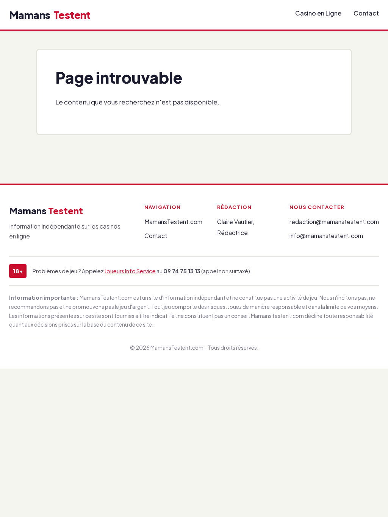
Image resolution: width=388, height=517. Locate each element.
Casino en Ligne (318, 13)
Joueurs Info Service (130, 271)
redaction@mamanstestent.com (334, 221)
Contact (366, 13)
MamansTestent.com (173, 221)
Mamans (50, 14)
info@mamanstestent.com (326, 235)
